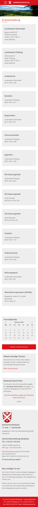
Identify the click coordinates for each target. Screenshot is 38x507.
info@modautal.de (28, 504)
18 (14, 335)
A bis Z (7, 472)
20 (23, 335)
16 (6, 335)
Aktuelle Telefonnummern (19, 347)
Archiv (19, 401)
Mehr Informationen (11, 368)
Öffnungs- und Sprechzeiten (11, 448)
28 (28, 338)
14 (28, 333)
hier (11, 483)
